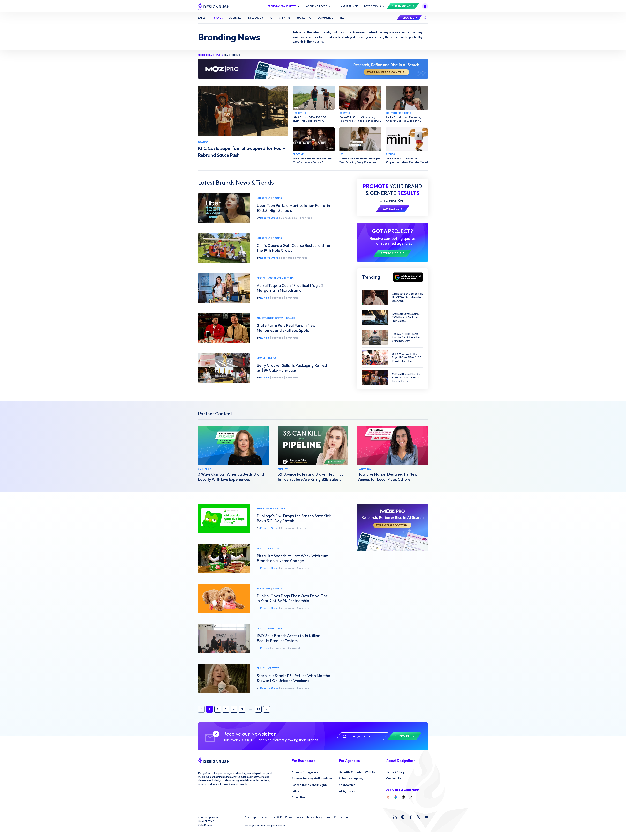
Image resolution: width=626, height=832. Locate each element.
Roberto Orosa (269, 217)
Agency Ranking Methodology (312, 778)
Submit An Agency (351, 778)
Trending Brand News (209, 55)
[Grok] (410, 797)
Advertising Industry (270, 318)
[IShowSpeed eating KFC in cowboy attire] (243, 111)
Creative (273, 548)
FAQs (295, 791)
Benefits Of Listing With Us (357, 772)
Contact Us (393, 778)
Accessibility (314, 817)
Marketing (263, 198)
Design (272, 358)
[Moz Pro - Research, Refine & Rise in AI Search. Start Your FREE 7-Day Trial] (313, 69)
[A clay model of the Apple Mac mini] (407, 139)
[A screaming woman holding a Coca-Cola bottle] (360, 97)
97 (258, 709)
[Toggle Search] (425, 17)
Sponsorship (347, 785)
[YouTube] (426, 817)
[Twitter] (418, 817)
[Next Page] (266, 709)
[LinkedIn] (395, 817)
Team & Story (395, 772)
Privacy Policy (294, 817)
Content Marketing (281, 278)
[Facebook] (410, 817)
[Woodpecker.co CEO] (313, 445)
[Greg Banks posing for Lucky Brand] (407, 97)
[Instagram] (402, 817)
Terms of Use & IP (270, 817)
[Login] (425, 6)
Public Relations (267, 508)
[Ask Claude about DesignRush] (387, 797)
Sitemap (250, 817)
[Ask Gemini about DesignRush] (396, 797)
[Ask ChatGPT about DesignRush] (403, 797)
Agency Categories (305, 772)
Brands (277, 198)
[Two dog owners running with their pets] (314, 97)
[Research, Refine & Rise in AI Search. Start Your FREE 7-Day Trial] (392, 527)
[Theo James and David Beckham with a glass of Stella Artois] (314, 139)
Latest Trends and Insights (310, 785)
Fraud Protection (337, 817)
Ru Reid (264, 297)
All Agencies (347, 791)
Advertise (298, 797)
